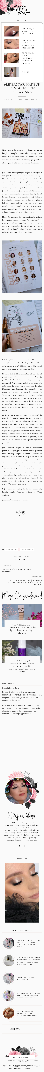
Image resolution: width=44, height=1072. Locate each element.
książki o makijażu (11, 549)
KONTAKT (23, 1062)
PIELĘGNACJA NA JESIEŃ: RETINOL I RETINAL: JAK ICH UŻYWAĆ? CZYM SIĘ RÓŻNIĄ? (25, 582)
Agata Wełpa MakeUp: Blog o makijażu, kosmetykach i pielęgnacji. (23, 1066)
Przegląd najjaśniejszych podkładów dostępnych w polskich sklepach (28, 996)
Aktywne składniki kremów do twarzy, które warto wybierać (27, 1013)
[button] (10, 19)
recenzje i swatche (27, 549)
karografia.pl (28, 1068)
